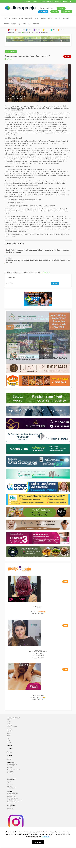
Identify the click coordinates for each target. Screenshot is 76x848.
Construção (29, 18)
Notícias (11, 30)
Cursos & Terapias (40, 18)
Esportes (66, 18)
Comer (21, 18)
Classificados (20, 30)
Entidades (9, 767)
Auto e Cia (7, 18)
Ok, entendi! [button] (38, 842)
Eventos (6, 24)
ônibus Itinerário (11, 795)
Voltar (67, 56)
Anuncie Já (50, 1)
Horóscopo (38, 30)
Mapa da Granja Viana (13, 802)
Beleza (14, 18)
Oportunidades (11, 788)
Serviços (36, 24)
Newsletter (43, 12)
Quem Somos (43, 1)
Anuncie (54, 12)
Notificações (66, 12)
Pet (24, 24)
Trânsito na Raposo (12, 793)
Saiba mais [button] (45, 836)
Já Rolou (54, 30)
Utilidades (30, 30)
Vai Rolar (47, 30)
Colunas (61, 30)
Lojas (19, 24)
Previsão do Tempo (12, 798)
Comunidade (44, 32)
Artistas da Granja (12, 764)
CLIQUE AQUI (45, 272)
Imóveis (13, 24)
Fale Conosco (57, 1)
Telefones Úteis (11, 796)
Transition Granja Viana (13, 769)
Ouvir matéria (11, 52)
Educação (58, 18)
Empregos (9, 786)
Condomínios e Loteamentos (15, 800)
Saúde (29, 24)
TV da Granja (34, 32)
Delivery (50, 18)
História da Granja (15, 32)
